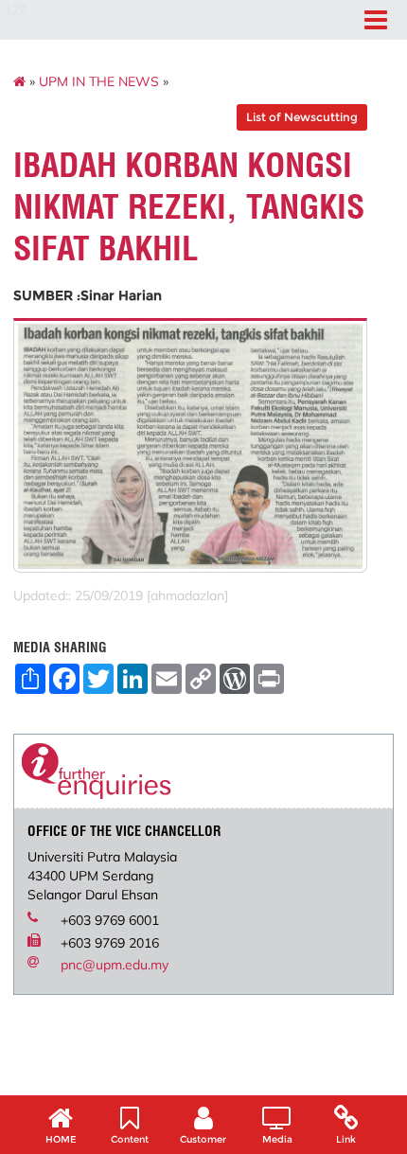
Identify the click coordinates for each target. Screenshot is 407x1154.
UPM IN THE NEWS (99, 81)
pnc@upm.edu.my (114, 964)
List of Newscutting (302, 117)
